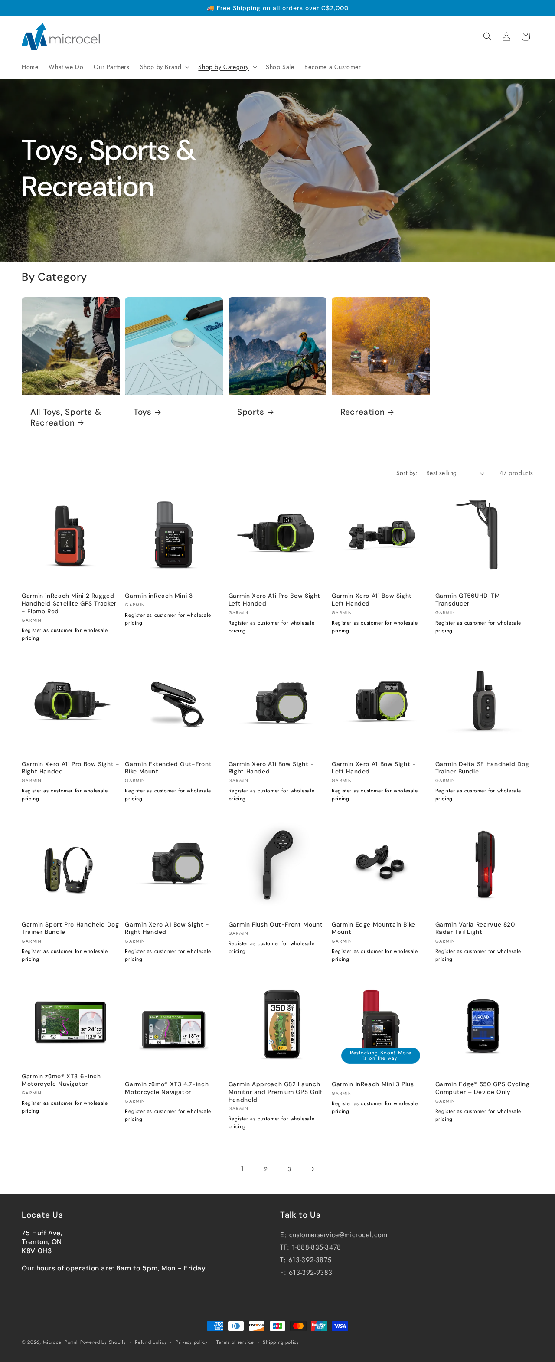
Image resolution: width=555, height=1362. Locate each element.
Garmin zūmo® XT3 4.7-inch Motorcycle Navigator (167, 1088)
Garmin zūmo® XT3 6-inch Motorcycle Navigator (61, 1080)
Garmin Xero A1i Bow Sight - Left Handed (375, 599)
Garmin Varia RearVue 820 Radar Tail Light (475, 928)
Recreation (362, 412)
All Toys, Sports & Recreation (65, 417)
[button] (164, 67)
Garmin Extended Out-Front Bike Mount (168, 767)
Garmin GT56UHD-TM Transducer (467, 599)
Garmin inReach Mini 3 (159, 595)
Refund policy (150, 1341)
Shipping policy (281, 1341)
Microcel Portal (60, 1342)
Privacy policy (192, 1341)
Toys (143, 412)
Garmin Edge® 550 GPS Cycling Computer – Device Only (482, 1088)
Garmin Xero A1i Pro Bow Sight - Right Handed (71, 767)
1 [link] (242, 1169)
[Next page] (312, 1169)
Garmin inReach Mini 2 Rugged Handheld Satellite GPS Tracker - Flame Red (69, 603)
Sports (250, 412)
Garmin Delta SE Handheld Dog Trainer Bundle (482, 767)
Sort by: (407, 472)
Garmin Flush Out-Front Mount (276, 924)
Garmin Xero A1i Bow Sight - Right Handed (271, 767)
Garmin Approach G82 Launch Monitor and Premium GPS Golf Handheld (276, 1091)
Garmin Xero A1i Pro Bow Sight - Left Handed (277, 599)
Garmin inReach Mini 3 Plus (373, 1084)
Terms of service (235, 1341)
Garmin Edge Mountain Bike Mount (373, 928)
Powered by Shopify (103, 1342)
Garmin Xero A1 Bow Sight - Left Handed (374, 767)
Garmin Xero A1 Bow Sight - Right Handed (167, 928)
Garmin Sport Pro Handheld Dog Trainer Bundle (70, 928)
